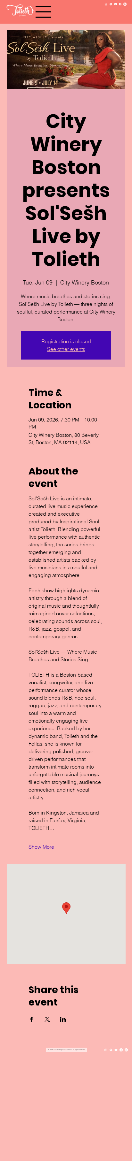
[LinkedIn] (125, 4)
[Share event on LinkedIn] (63, 1019)
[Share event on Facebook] (32, 1019)
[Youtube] (115, 4)
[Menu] (44, 12)
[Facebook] (120, 4)
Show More (41, 847)
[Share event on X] (47, 1019)
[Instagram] (106, 4)
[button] (66, 1050)
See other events (66, 349)
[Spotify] (110, 4)
